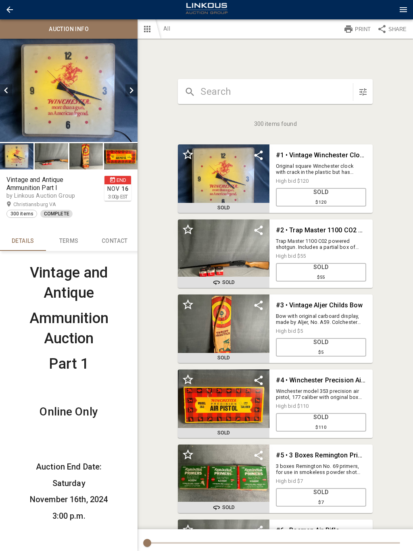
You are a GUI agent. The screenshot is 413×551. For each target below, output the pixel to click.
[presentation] (206, 9)
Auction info (69, 29)
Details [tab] (23, 241)
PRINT (363, 29)
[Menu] (403, 9)
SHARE (397, 29)
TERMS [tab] (69, 241)
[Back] (9, 9)
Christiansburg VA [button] (42, 204)
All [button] (166, 28)
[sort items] (363, 92)
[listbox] (69, 90)
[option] (69, 90)
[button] (9, 9)
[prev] (6, 90)
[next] (131, 90)
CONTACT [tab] (115, 241)
